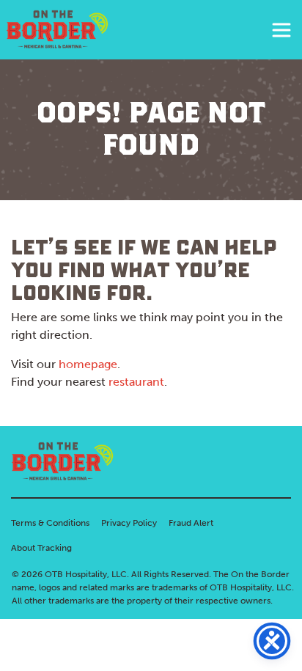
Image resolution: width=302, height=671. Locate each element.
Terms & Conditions (50, 523)
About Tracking (41, 548)
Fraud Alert (191, 523)
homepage (88, 364)
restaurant (136, 382)
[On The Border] (57, 30)
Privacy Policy (129, 523)
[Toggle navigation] (281, 30)
